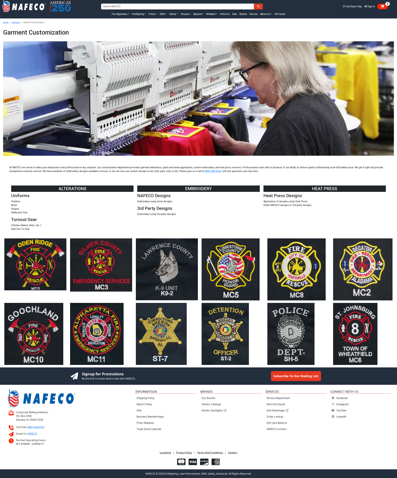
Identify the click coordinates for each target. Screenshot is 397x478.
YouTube (341, 410)
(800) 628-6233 (213, 171)
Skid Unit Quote (276, 404)
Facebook (342, 398)
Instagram (342, 404)
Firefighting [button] (138, 14)
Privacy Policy (184, 452)
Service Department (278, 398)
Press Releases (145, 422)
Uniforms (225, 14)
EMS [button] (162, 14)
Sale (234, 14)
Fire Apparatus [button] (119, 14)
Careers (232, 452)
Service (254, 14)
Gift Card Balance (277, 422)
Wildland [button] (210, 14)
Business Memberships (150, 416)
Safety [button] (172, 14)
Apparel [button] (197, 14)
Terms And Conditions (210, 452)
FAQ (139, 410)
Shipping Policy (145, 398)
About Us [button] (265, 14)
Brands (243, 14)
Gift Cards (279, 14)
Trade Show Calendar (149, 429)
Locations (165, 452)
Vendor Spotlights (212, 410)
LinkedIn (341, 416)
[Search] (258, 6)
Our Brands (208, 398)
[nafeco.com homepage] (24, 6)
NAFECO (32, 433)
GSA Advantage (276, 410)
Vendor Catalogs (211, 404)
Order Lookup (275, 416)
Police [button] (151, 14)
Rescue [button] (185, 14)
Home (6, 22)
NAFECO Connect (277, 429)
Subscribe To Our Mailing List (296, 376)
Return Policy (144, 404)
